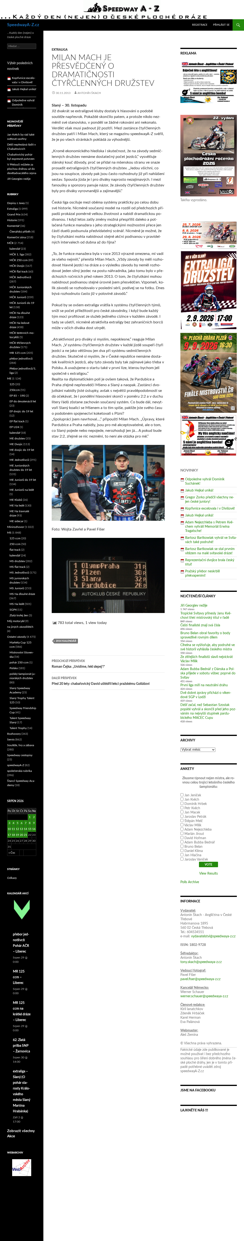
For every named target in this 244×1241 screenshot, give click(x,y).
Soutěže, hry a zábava (20, 745)
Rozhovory (14, 733)
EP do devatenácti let (23, 401)
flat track (15, 549)
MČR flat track (19, 271)
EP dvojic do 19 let (21, 411)
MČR (10, 243)
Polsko (14, 668)
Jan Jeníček (192, 795)
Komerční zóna (16, 237)
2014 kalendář (66, 641)
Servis (11, 739)
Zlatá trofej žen (19, 615)
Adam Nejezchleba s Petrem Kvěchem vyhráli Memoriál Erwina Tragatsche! (209, 527)
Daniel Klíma (193, 851)
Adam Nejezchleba (198, 829)
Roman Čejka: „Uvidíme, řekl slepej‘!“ (78, 664)
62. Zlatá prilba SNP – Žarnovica (21, 1045)
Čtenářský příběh (20, 231)
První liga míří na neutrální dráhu (204, 685)
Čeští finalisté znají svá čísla (200, 625)
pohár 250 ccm (19, 662)
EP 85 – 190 (17, 395)
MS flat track (17, 566)
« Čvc (12, 852)
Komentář (13, 225)
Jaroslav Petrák (195, 816)
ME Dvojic (16, 444)
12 (17, 828)
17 (9, 834)
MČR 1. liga (17, 254)
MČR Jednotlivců (20, 277)
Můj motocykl (16, 621)
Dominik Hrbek (195, 804)
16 (34, 828)
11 (13, 828)
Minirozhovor (15, 527)
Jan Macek (192, 812)
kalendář (15, 248)
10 (9, 828)
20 (21, 834)
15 (29, 828)
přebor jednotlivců (21, 358)
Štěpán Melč (193, 821)
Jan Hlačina (192, 855)
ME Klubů (16, 499)
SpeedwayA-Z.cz (23, 25)
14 (25, 828)
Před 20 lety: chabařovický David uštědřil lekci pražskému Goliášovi (101, 681)
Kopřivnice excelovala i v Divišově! (210, 508)
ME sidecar (16, 521)
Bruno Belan (193, 846)
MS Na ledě (17, 604)
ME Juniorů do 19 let (23, 479)
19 (17, 834)
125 (12, 384)
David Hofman (195, 838)
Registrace (199, 25)
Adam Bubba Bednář (199, 842)
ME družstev (17, 438)
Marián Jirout (194, 834)
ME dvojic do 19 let (22, 449)
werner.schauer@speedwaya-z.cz (204, 996)
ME (9, 378)
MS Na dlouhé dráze (22, 594)
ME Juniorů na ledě (22, 489)
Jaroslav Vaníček (196, 859)
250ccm (15, 390)
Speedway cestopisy (19, 755)
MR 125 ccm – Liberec (19, 977)
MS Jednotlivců (19, 572)
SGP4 (13, 609)
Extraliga (60, 49)
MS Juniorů (17, 588)
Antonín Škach (89, 93)
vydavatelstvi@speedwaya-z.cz (213, 936)
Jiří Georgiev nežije (193, 605)
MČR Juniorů (18, 297)
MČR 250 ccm (19, 260)
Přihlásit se (221, 25)
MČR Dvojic (17, 265)
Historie (12, 220)
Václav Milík (192, 825)
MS (9, 532)
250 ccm (15, 544)
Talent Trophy (18, 728)
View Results (208, 873)
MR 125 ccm (18, 352)
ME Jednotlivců (19, 459)
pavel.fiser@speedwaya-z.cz (200, 979)
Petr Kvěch (192, 808)
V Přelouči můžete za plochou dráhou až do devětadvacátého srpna (21, 169)
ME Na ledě (17, 505)
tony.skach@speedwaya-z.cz (201, 962)
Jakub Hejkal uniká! (199, 490)
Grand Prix (13, 214)
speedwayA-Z (15, 765)
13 (21, 828)
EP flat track (17, 421)
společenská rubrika (19, 770)
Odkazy (12, 877)
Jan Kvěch (191, 799)
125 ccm (15, 538)
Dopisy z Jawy (16, 203)
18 (13, 834)
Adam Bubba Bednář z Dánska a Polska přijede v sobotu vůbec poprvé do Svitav (207, 673)
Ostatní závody (16, 636)
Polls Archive (189, 882)
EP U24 (14, 427)
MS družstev (17, 561)
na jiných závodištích (20, 626)
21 (25, 834)
